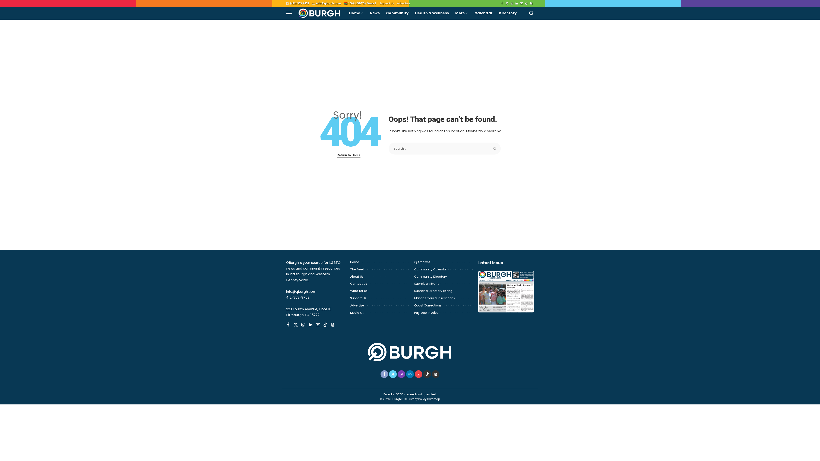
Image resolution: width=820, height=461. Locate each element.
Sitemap (434, 399)
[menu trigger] (291, 13)
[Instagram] (511, 3)
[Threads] (531, 3)
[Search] (531, 13)
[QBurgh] (319, 13)
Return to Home (348, 155)
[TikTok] (526, 3)
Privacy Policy (417, 399)
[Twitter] (506, 3)
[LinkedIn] (516, 3)
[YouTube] (521, 3)
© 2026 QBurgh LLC (393, 399)
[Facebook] (501, 3)
